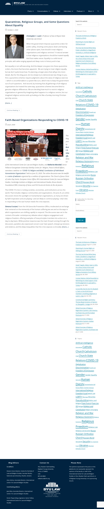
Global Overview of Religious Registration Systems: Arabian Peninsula (85, 321)
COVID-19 (92, 104)
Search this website (81, 21)
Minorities (91, 141)
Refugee (80, 151)
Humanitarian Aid (90, 129)
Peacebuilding (82, 144)
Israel (85, 138)
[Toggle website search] (98, 11)
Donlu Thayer (11, 498)
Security (86, 185)
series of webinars (14, 176)
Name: (78, 204)
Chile (77, 100)
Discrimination (82, 112)
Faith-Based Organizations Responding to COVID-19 (36, 120)
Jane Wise (9, 491)
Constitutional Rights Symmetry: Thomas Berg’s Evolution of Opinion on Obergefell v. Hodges (86, 302)
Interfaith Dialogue (89, 132)
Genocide (78, 124)
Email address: (80, 210)
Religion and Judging (92, 154)
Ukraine (83, 189)
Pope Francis (86, 148)
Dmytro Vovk (11, 471)
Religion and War (84, 157)
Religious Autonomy (85, 161)
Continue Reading (14, 110)
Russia (93, 175)
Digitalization (81, 108)
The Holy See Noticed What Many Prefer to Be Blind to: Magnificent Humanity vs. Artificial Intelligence (86, 50)
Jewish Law (91, 138)
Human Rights (80, 132)
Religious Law (93, 171)
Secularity (79, 186)
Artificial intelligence (84, 87)
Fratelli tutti (92, 112)
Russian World (88, 182)
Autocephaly (79, 91)
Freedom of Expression (85, 115)
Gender (80, 119)
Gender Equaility (91, 119)
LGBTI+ (79, 141)
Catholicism (90, 95)
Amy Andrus (10, 480)
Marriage (85, 141)
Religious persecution (83, 175)
